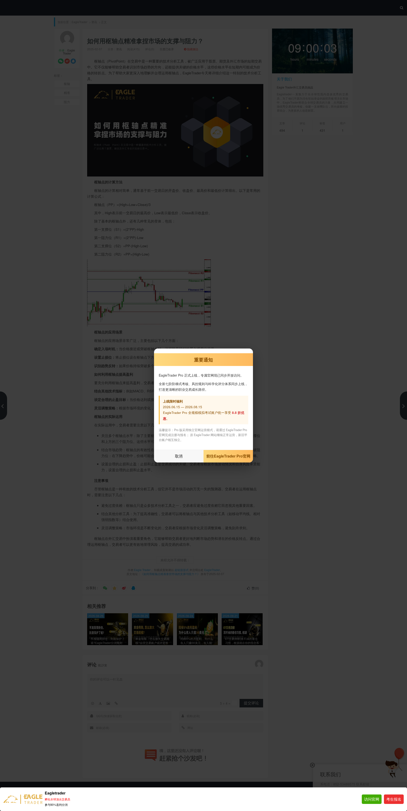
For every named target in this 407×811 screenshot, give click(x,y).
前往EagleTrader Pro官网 (228, 456)
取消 (179, 456)
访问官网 (371, 799)
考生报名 (393, 799)
